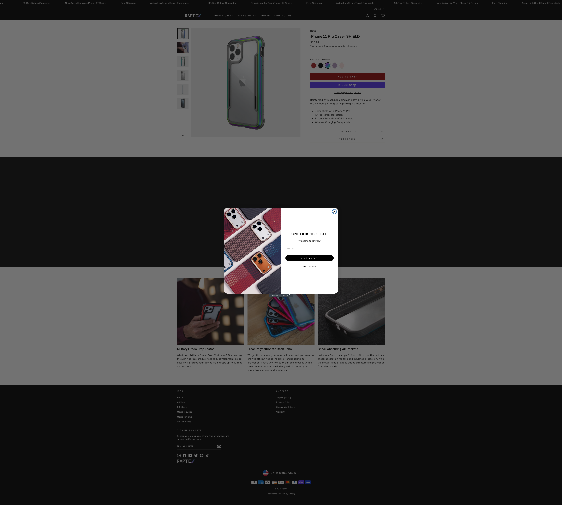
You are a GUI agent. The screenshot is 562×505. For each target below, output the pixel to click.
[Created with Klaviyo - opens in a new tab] (281, 295)
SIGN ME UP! (309, 258)
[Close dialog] (334, 211)
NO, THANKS (310, 267)
